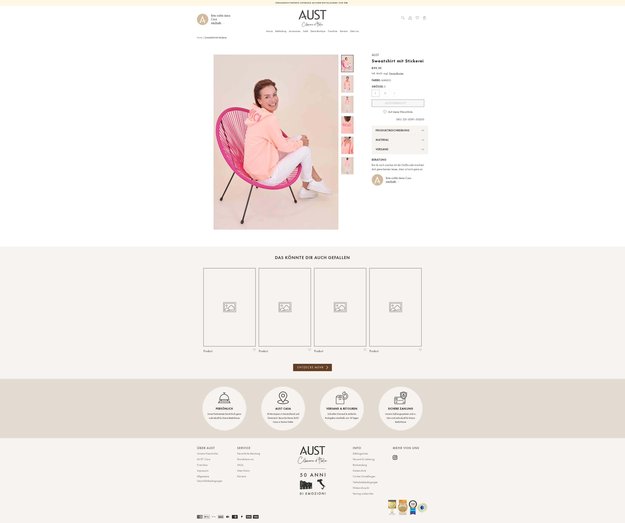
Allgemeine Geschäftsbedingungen (209, 478)
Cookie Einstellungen (364, 476)
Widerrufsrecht (361, 487)
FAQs (240, 464)
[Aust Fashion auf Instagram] (396, 457)
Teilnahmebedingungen (365, 482)
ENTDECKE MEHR (310, 367)
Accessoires (294, 31)
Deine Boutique (318, 31)
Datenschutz (359, 470)
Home (199, 37)
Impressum (202, 470)
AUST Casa (203, 459)
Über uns (354, 31)
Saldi (305, 31)
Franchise (332, 31)
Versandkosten (396, 73)
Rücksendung (360, 464)
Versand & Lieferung (364, 459)
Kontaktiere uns (245, 459)
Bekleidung (280, 31)
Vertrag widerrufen (363, 493)
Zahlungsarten (360, 453)
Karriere (344, 31)
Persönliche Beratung (248, 453)
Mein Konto (243, 470)
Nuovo (269, 31)
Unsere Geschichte (207, 453)
